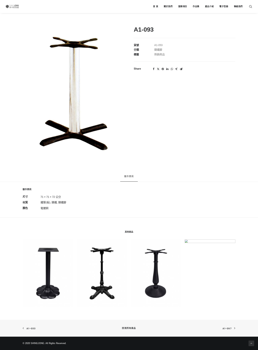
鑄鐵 (54, 202)
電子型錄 (223, 6)
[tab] (129, 178)
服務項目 (182, 6)
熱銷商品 (159, 54)
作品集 (196, 6)
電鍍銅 (44, 208)
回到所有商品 (129, 328)
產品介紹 (209, 6)
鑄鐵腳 (158, 49)
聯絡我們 (238, 6)
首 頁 (155, 6)
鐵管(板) (45, 202)
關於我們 (168, 6)
